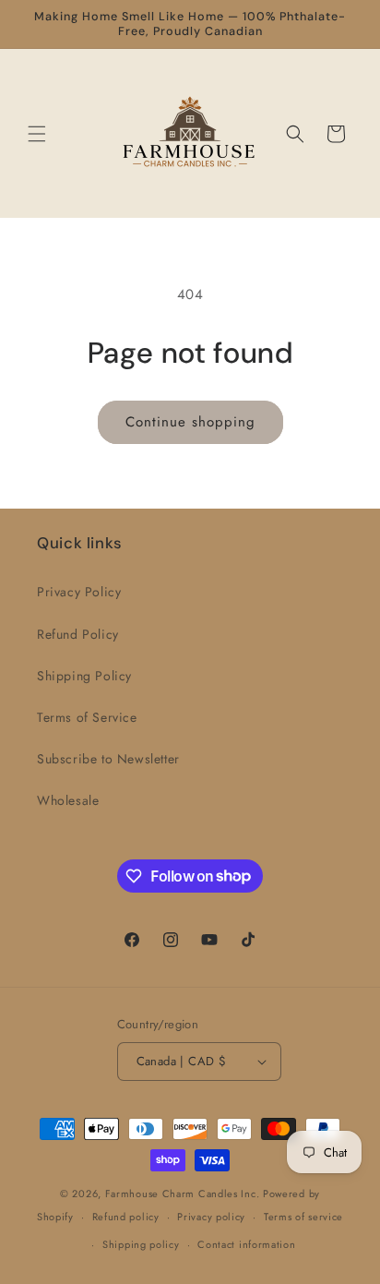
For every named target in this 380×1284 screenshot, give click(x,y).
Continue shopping (190, 422)
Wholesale (68, 800)
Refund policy (126, 1216)
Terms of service (303, 1216)
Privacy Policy (79, 591)
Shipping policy (141, 1244)
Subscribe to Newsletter (108, 759)
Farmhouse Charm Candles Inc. (182, 1193)
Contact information (246, 1244)
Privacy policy (211, 1216)
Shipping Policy (84, 675)
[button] (37, 134)
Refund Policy (78, 634)
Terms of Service (87, 717)
